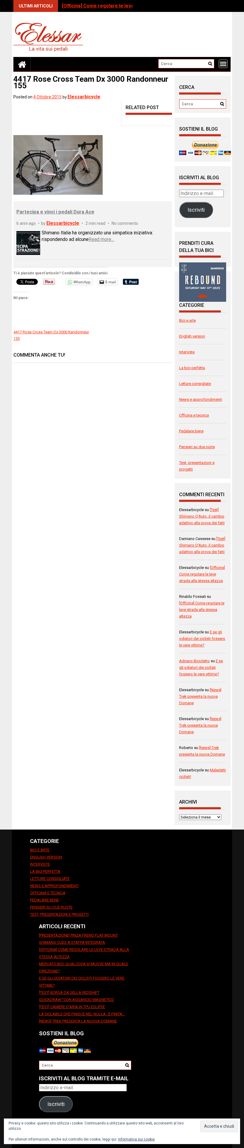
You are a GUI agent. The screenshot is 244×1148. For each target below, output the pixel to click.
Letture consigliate (195, 383)
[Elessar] (22, 64)
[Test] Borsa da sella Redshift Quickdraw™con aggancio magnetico (76, 996)
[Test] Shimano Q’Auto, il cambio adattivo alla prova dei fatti (202, 516)
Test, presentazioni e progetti (59, 914)
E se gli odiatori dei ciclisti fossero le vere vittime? (202, 638)
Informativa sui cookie (136, 1139)
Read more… (101, 239)
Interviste (187, 352)
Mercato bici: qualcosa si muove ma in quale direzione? (83, 967)
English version (192, 336)
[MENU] (223, 64)
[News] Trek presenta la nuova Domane (200, 696)
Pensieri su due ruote (197, 447)
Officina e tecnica (194, 415)
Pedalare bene (191, 431)
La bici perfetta (192, 368)
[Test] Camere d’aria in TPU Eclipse (72, 1007)
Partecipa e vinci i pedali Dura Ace (55, 212)
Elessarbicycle (84, 97)
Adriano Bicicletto (194, 661)
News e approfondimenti (200, 399)
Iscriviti (196, 210)
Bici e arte (187, 320)
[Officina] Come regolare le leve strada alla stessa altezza (127, 6)
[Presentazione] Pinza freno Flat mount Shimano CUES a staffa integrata (78, 939)
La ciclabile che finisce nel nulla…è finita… (82, 1014)
